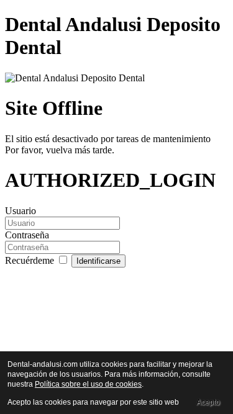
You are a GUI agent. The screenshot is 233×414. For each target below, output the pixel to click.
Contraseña (27, 235)
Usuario (20, 210)
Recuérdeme (31, 260)
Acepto (208, 402)
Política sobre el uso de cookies (88, 384)
